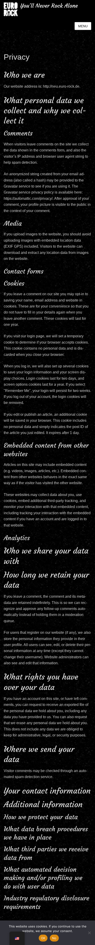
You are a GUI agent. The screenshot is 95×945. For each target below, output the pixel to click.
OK (43, 938)
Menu (83, 26)
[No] (89, 932)
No (54, 938)
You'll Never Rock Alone (49, 5)
